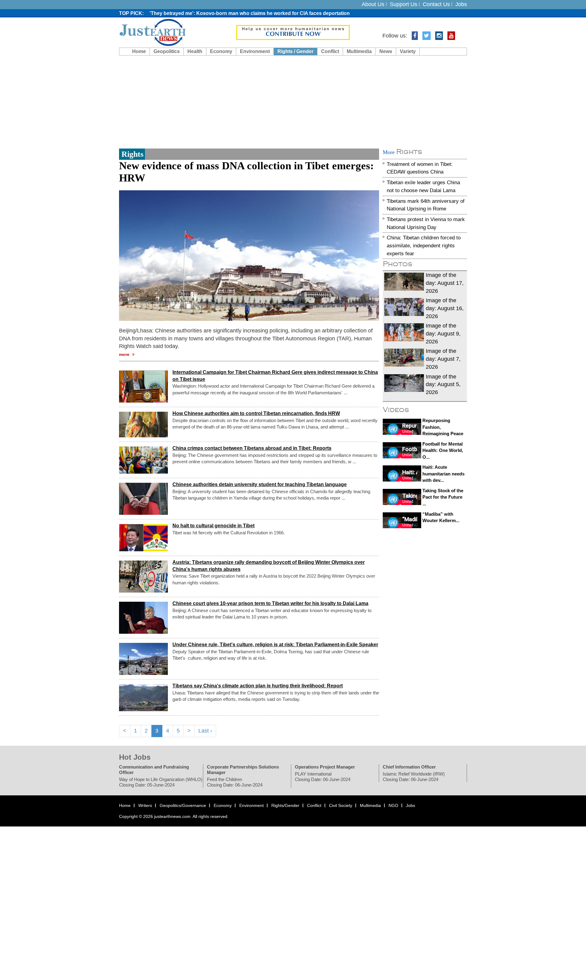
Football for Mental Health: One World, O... (442, 450)
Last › (205, 731)
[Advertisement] (293, 101)
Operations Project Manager (325, 766)
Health (194, 51)
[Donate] (293, 32)
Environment (255, 51)
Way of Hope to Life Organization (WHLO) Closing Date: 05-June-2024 (160, 782)
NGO (393, 805)
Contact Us (436, 4)
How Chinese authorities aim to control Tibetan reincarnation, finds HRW (256, 413)
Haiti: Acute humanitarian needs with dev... (443, 474)
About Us (373, 4)
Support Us (403, 4)
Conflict (330, 51)
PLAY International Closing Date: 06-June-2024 (322, 776)
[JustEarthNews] (152, 32)
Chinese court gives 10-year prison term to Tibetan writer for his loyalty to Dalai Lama (270, 603)
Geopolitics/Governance (183, 805)
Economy (221, 51)
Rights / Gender (295, 51)
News (385, 51)
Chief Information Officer (409, 766)
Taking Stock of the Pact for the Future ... (442, 497)
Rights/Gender (285, 805)
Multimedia (359, 51)
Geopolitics (167, 51)
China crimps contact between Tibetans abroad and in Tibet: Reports (251, 448)
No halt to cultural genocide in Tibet (213, 525)
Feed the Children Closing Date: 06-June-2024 (234, 782)
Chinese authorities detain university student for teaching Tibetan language (259, 484)
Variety (408, 51)
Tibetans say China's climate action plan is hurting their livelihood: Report (257, 685)
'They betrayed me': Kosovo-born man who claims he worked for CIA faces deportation (250, 13)
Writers (145, 805)
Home (139, 51)
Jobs (461, 4)
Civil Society (340, 805)
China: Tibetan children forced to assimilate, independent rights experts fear (424, 245)
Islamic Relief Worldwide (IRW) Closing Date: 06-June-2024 (414, 776)
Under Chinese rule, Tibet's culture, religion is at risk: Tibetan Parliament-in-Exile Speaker (275, 644)
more (125, 354)
